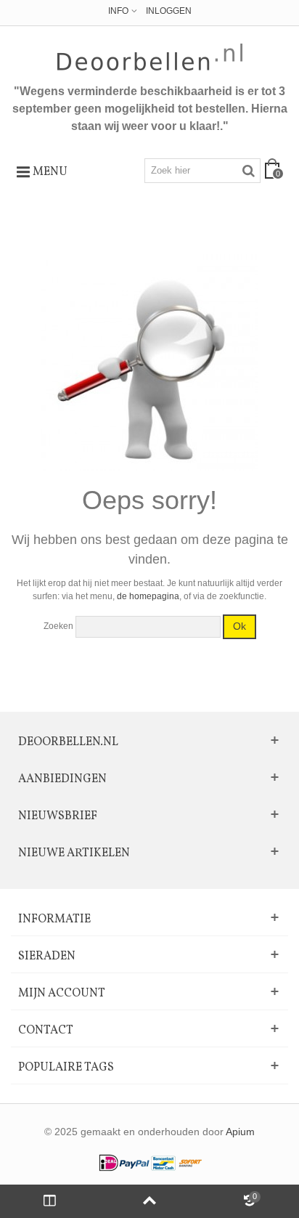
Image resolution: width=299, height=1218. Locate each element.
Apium (240, 1131)
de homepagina (148, 596)
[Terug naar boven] (149, 1201)
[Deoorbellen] (149, 57)
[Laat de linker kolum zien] (49, 1201)
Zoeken (58, 626)
